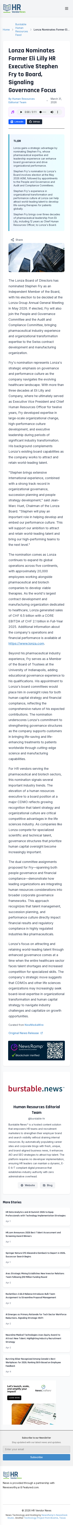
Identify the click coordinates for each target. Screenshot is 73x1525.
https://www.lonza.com (26, 643)
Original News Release (24, 1033)
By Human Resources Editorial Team (22, 100)
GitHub (36, 121)
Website (30, 1185)
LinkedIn (19, 121)
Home (6, 29)
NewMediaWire (34, 1024)
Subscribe (36, 1457)
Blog (49, 1185)
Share (19, 239)
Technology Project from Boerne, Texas (45, 1518)
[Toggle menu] (66, 8)
